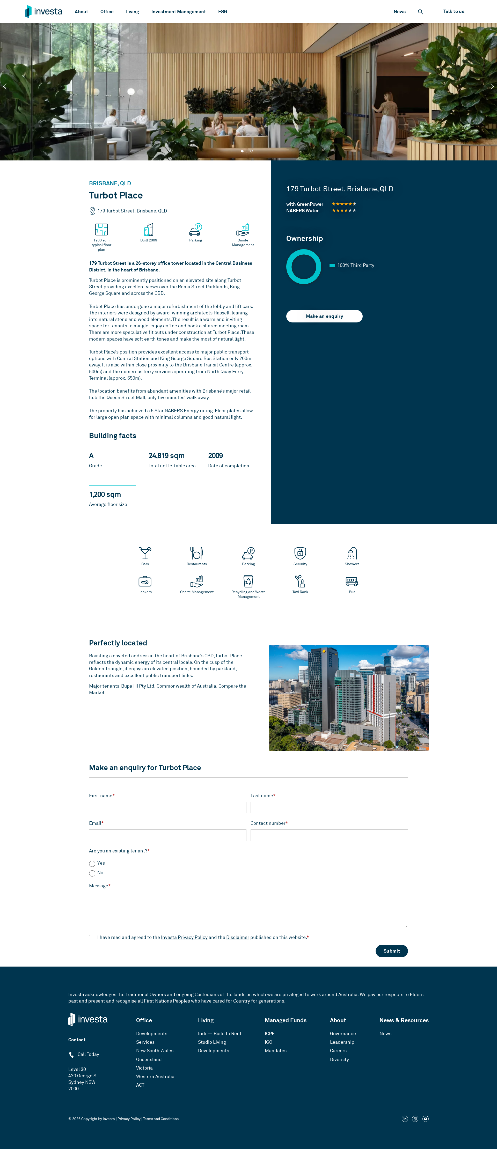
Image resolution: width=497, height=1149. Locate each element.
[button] (4, 86)
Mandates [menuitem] (276, 1051)
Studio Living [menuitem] (212, 1042)
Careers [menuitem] (338, 1051)
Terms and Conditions (161, 1119)
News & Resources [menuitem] (404, 1020)
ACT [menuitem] (140, 1085)
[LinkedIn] (405, 1120)
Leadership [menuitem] (342, 1042)
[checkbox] (248, 866)
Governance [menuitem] (343, 1033)
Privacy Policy (129, 1119)
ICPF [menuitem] (270, 1033)
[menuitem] (81, 11)
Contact (76, 1040)
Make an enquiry (324, 316)
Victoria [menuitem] (144, 1068)
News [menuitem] (385, 1033)
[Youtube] (425, 1120)
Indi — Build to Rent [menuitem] (220, 1033)
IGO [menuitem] (268, 1042)
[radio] (248, 863)
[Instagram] (415, 1120)
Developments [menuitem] (151, 1033)
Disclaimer (237, 937)
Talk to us (453, 11)
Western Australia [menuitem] (155, 1076)
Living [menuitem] (206, 1020)
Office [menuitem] (144, 1020)
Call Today (88, 1054)
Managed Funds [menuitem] (285, 1020)
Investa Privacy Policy (184, 937)
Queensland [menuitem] (149, 1059)
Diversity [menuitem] (339, 1059)
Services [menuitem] (145, 1042)
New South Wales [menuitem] (154, 1051)
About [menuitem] (338, 1020)
